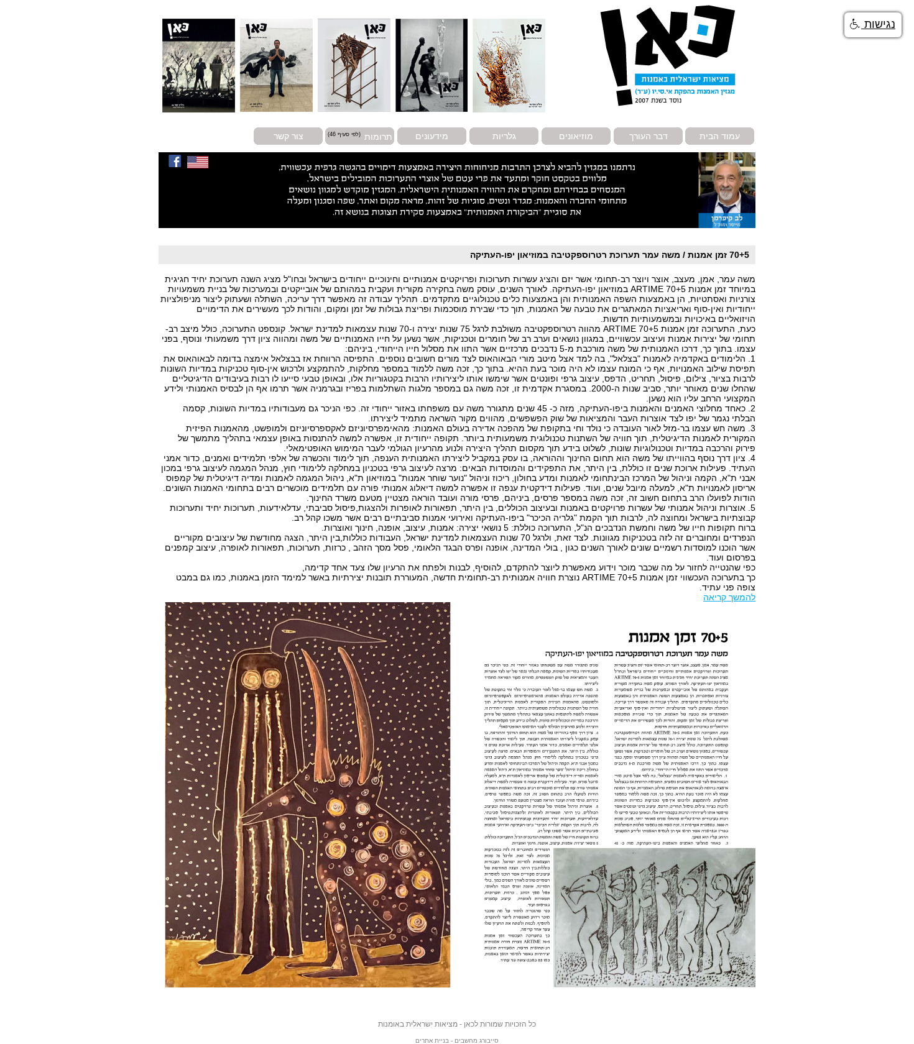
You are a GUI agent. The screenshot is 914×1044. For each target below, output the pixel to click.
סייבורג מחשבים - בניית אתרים (457, 1040)
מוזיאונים (576, 136)
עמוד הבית (719, 136)
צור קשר (288, 136)
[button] (873, 24)
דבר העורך (648, 136)
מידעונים (431, 136)
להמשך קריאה (729, 597)
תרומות (378, 136)
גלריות (504, 136)
